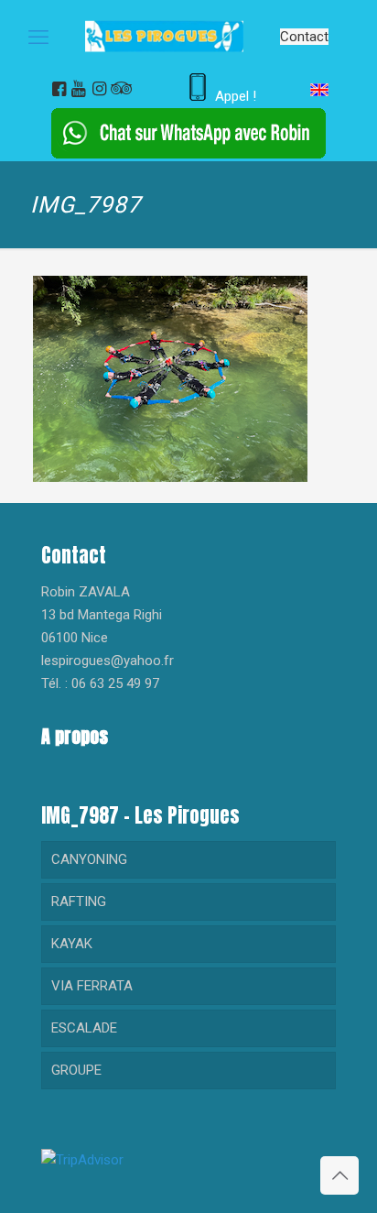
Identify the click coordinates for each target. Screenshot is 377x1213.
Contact (304, 36)
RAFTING (78, 901)
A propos (74, 736)
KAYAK (71, 943)
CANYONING (89, 859)
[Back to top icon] (339, 1175)
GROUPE (76, 1070)
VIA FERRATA (92, 986)
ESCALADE (84, 1028)
